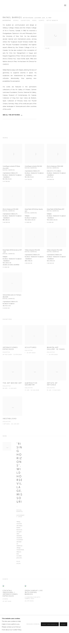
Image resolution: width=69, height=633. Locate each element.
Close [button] (54, 295)
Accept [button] (63, 624)
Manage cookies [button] (33, 624)
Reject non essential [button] (49, 624)
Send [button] (18, 324)
